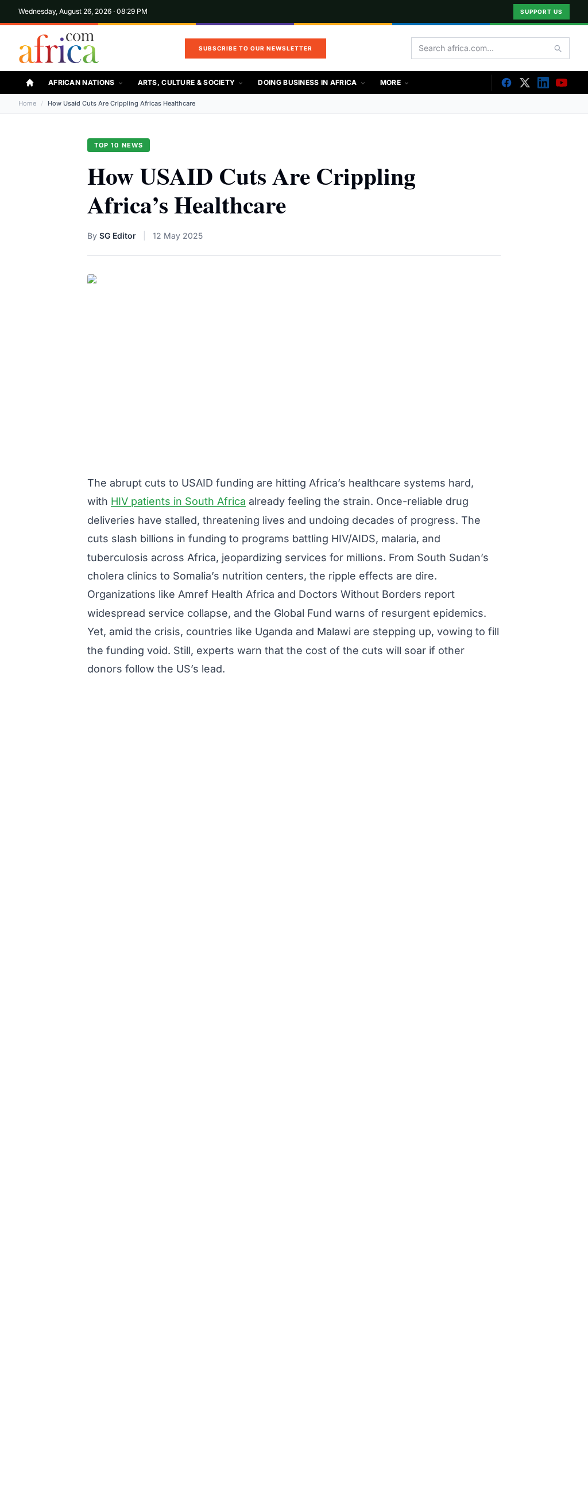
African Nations (81, 82)
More (390, 82)
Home (27, 103)
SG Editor (117, 235)
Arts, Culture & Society (186, 82)
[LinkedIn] (543, 83)
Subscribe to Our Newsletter (255, 48)
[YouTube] (562, 83)
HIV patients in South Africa (178, 501)
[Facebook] (506, 83)
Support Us (541, 11)
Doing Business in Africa (307, 82)
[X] (525, 83)
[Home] (29, 82)
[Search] (557, 48)
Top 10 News (118, 145)
